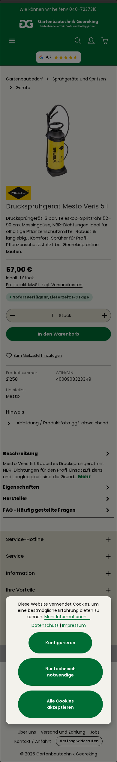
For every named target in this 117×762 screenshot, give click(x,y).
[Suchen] (78, 41)
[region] (58, 140)
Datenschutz (45, 625)
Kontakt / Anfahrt (32, 741)
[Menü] (12, 41)
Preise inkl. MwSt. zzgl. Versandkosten (44, 285)
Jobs (95, 732)
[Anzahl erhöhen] (104, 315)
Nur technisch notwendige (60, 672)
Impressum (74, 625)
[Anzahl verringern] (12, 315)
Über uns (27, 732)
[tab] (57, 465)
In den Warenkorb (58, 334)
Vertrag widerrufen (79, 740)
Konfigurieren (60, 643)
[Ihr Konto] (91, 41)
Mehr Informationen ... (67, 617)
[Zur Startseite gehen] (59, 24)
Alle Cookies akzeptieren (60, 704)
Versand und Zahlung (63, 732)
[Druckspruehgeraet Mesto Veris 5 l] (58, 140)
